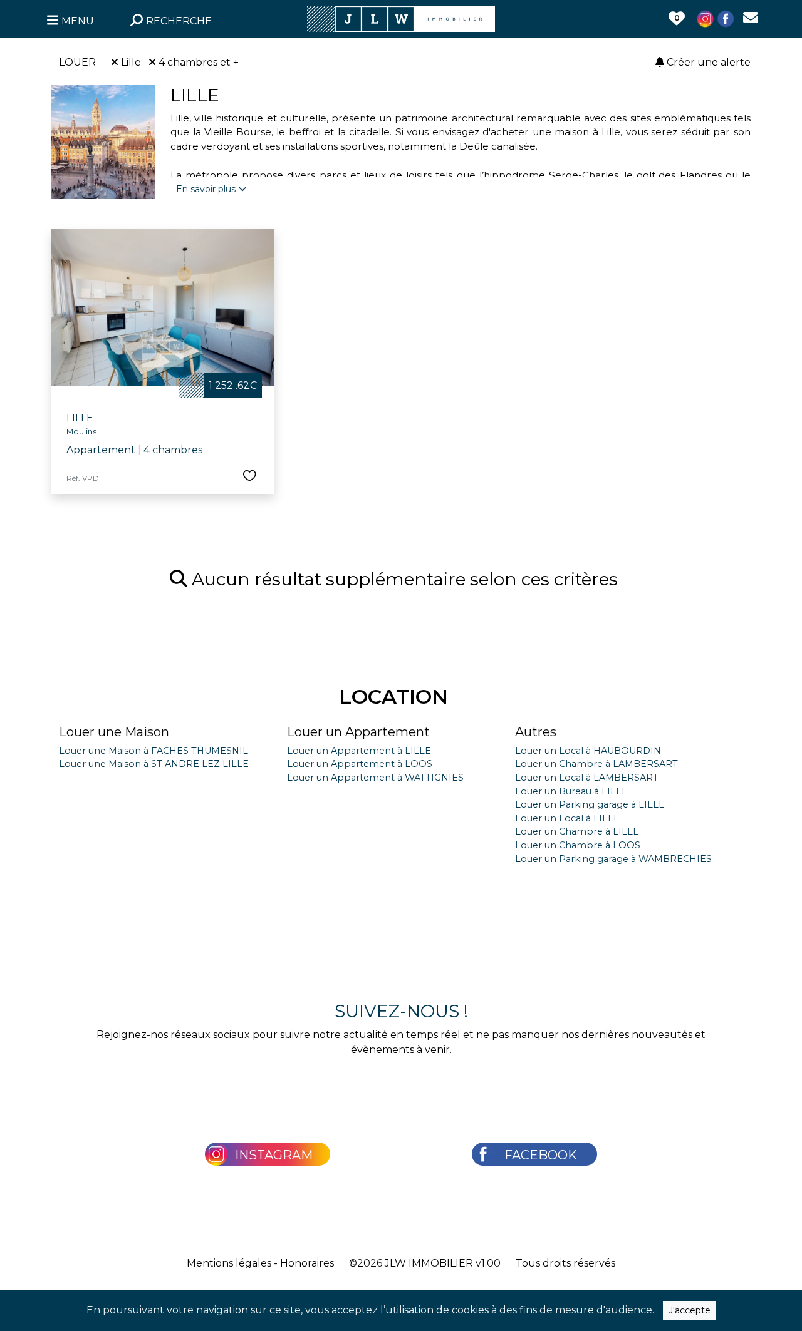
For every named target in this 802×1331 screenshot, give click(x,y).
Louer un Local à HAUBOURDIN (588, 750)
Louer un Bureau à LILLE (571, 791)
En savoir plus (207, 189)
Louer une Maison (114, 731)
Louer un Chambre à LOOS (577, 845)
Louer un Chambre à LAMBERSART (596, 763)
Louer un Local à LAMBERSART (587, 777)
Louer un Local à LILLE (567, 818)
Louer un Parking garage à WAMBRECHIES (613, 859)
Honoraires (307, 1263)
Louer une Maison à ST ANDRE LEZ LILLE (154, 763)
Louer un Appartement (358, 731)
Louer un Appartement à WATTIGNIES (375, 777)
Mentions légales (229, 1263)
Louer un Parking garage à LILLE (590, 804)
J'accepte (690, 1310)
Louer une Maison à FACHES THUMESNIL (153, 750)
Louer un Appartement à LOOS (359, 763)
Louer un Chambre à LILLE (577, 831)
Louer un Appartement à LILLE (359, 750)
